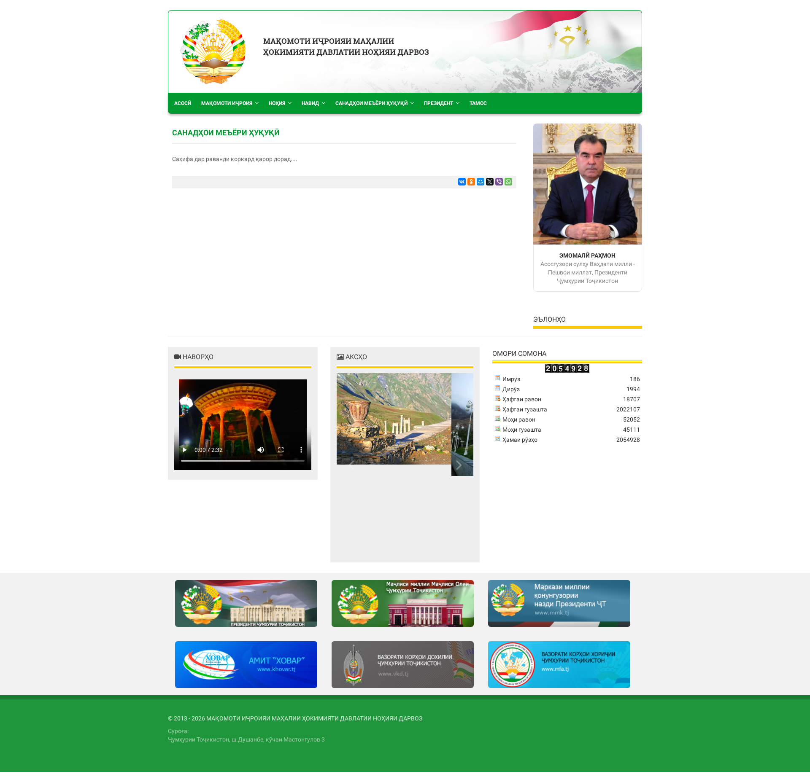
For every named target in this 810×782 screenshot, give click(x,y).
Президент (438, 103)
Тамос (478, 103)
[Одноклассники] (471, 181)
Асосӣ (182, 103)
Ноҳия (277, 103)
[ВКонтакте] (462, 181)
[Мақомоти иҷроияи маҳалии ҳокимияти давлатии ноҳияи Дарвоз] (212, 51)
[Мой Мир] (480, 181)
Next (456, 464)
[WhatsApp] (508, 181)
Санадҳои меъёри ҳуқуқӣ (371, 103)
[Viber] (499, 181)
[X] (490, 181)
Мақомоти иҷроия (226, 103)
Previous (353, 464)
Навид (310, 103)
